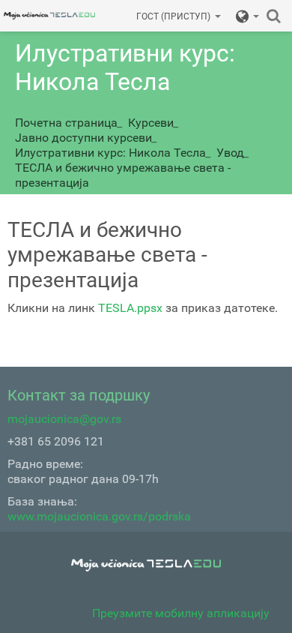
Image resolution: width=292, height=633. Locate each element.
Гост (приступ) (173, 16)
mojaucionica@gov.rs (64, 419)
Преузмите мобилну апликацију (181, 613)
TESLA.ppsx (130, 308)
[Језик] (247, 16)
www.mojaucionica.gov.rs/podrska (99, 516)
